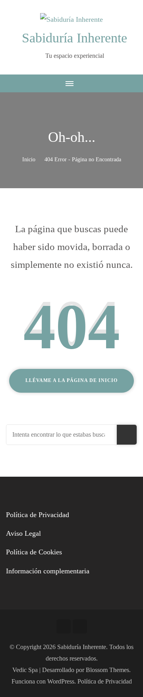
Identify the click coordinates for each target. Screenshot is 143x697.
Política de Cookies (34, 552)
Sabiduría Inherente (74, 38)
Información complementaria (47, 571)
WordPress (60, 681)
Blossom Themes (107, 669)
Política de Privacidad (37, 515)
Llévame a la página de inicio (71, 380)
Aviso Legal (23, 533)
